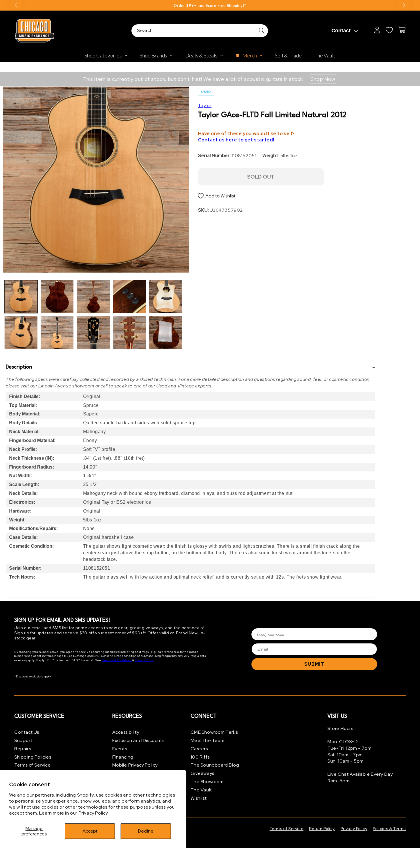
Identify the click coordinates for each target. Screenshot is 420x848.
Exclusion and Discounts (138, 740)
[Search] (261, 30)
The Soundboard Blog (215, 765)
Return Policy (322, 828)
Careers (199, 749)
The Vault (201, 790)
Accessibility (125, 732)
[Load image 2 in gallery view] (21, 332)
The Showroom (207, 782)
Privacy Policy (93, 813)
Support (23, 740)
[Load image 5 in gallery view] (93, 296)
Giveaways (202, 773)
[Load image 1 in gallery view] (21, 296)
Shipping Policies (32, 757)
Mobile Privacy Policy (135, 765)
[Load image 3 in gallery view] (57, 296)
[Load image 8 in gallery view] (129, 332)
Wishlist (199, 798)
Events (119, 749)
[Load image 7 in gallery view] (129, 296)
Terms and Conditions (117, 660)
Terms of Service (32, 765)
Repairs (22, 749)
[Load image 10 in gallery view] (165, 332)
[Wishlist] (389, 30)
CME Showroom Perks (214, 732)
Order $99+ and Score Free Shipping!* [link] (210, 5)
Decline (145, 831)
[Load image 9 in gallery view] (165, 296)
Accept (90, 831)
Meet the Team (208, 740)
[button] (190, 367)
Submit (314, 664)
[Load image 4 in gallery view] (57, 332)
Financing (122, 757)
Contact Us (26, 732)
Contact (341, 30)
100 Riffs (200, 757)
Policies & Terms (389, 828)
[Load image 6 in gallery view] (93, 332)
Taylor (205, 106)
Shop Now (323, 79)
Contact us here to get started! (236, 140)
